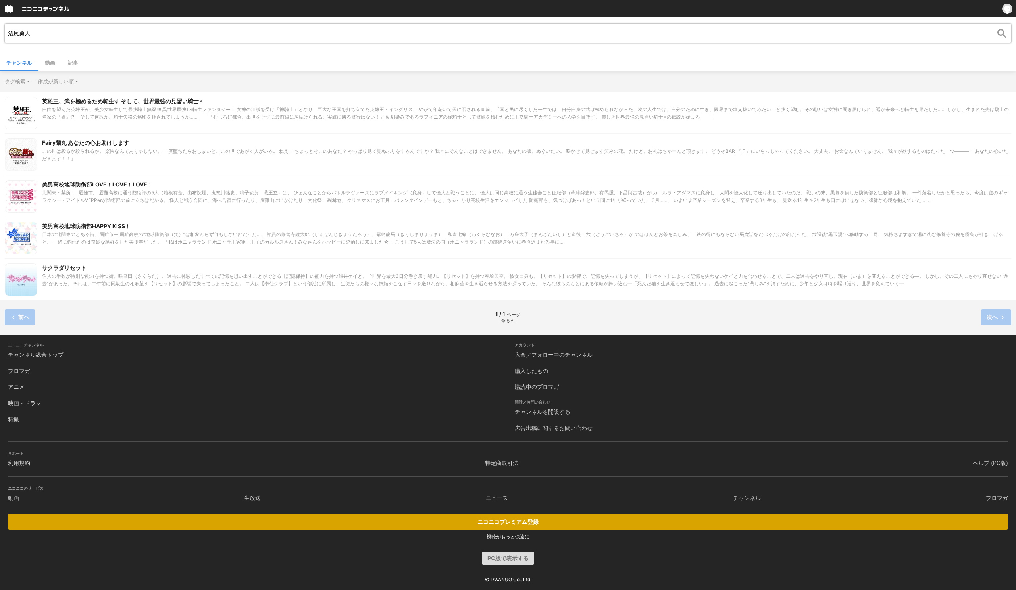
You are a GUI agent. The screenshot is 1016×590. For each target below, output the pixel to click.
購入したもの (531, 370)
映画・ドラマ (24, 403)
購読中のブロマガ (537, 386)
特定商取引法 (501, 462)
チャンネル (19, 63)
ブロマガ (19, 370)
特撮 (13, 419)
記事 (73, 63)
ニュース (497, 497)
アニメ (16, 386)
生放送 (252, 497)
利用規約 (19, 462)
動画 (50, 63)
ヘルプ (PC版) (990, 462)
